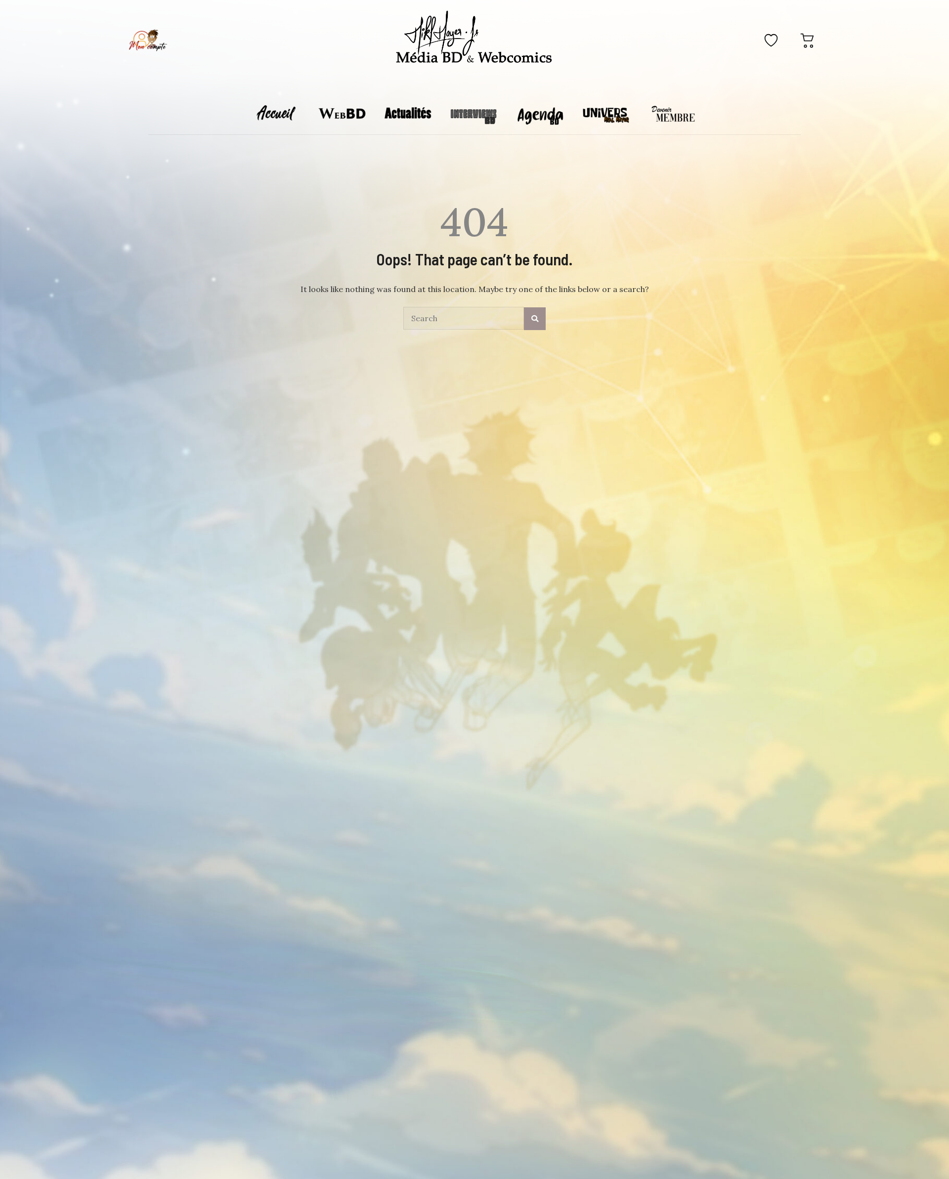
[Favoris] (771, 40)
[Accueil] (474, 38)
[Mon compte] (148, 40)
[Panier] (807, 40)
